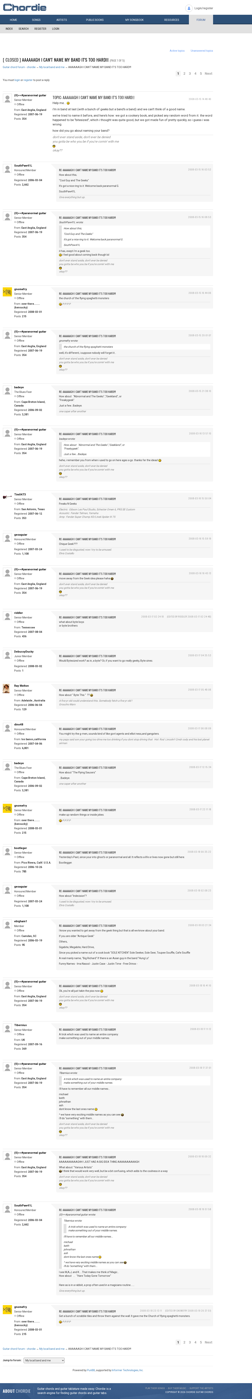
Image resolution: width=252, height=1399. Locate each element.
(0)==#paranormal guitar (30, 95)
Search (24, 28)
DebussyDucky (24, 651)
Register (40, 28)
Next (208, 73)
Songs (36, 19)
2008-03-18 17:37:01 (200, 1067)
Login (55, 28)
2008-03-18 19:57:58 (200, 1209)
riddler (18, 613)
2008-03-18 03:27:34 (199, 925)
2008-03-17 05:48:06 (199, 689)
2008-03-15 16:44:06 (200, 292)
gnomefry (20, 289)
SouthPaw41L (23, 165)
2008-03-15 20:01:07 (200, 335)
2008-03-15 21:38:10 (200, 390)
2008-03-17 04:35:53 (199, 655)
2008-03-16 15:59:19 (200, 538)
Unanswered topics (202, 50)
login (17, 80)
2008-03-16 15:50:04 (199, 498)
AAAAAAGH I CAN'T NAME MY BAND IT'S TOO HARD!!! (65, 59)
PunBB (91, 1370)
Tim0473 (20, 494)
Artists (61, 19)
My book (134, 19)
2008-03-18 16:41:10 (200, 985)
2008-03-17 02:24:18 (152, 616)
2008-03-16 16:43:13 (200, 573)
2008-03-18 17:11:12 (200, 1028)
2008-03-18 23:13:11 (151, 1310)
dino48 (18, 724)
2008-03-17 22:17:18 (200, 809)
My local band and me (52, 67)
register (28, 80)
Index (9, 28)
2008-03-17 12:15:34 (200, 767)
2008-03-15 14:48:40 (200, 99)
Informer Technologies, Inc (127, 1370)
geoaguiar (20, 534)
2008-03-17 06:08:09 (199, 728)
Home (13, 19)
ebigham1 (20, 921)
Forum (201, 19)
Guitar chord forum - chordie (19, 67)
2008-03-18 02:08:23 (199, 890)
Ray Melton (21, 685)
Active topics (177, 50)
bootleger (20, 848)
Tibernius (20, 1025)
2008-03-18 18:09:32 (199, 1156)
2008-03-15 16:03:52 (199, 169)
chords (208, 1392)
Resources (171, 19)
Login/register (203, 8)
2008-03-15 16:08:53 (199, 217)
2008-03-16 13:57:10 (200, 433)
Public (95, 19)
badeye (19, 387)
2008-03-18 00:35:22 (199, 851)
